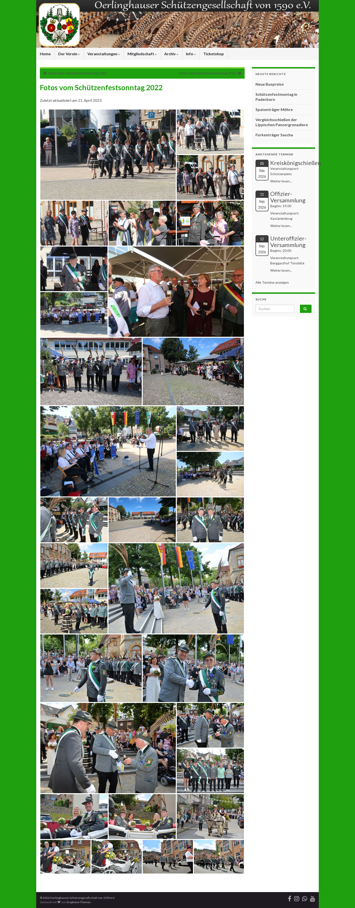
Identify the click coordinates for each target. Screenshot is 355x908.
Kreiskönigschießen (295, 162)
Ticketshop (213, 53)
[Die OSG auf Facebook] (289, 897)
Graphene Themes (78, 902)
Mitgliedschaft (141, 53)
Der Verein (68, 53)
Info (190, 53)
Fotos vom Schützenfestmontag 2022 (207, 73)
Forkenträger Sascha (274, 134)
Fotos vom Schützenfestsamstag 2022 (77, 73)
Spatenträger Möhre (274, 109)
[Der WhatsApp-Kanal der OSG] (304, 897)
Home (45, 53)
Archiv (170, 53)
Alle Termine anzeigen (272, 282)
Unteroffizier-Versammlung (288, 241)
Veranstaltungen (102, 53)
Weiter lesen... (281, 181)
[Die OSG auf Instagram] (296, 897)
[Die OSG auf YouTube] (312, 897)
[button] (108, 154)
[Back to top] (344, 897)
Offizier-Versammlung (287, 196)
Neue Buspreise (270, 84)
